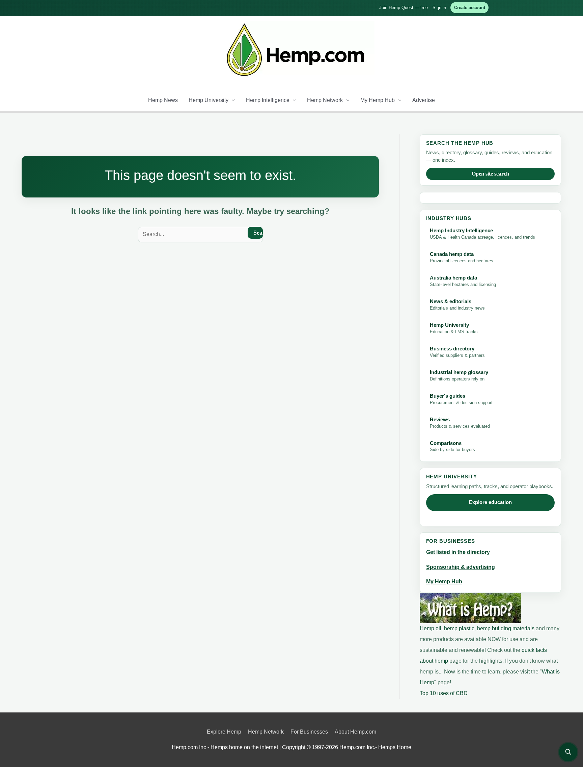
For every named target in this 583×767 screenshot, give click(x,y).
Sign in (439, 7)
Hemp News (163, 100)
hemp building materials (506, 628)
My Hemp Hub (377, 100)
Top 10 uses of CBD (444, 693)
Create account (469, 7)
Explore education (490, 502)
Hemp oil (430, 628)
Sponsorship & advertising (460, 567)
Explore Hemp (224, 732)
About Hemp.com (355, 732)
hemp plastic (459, 628)
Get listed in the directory (458, 552)
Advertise (423, 100)
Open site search (490, 174)
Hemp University (208, 100)
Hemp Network (325, 100)
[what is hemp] (470, 607)
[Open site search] (568, 752)
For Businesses (309, 732)
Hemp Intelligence (267, 100)
